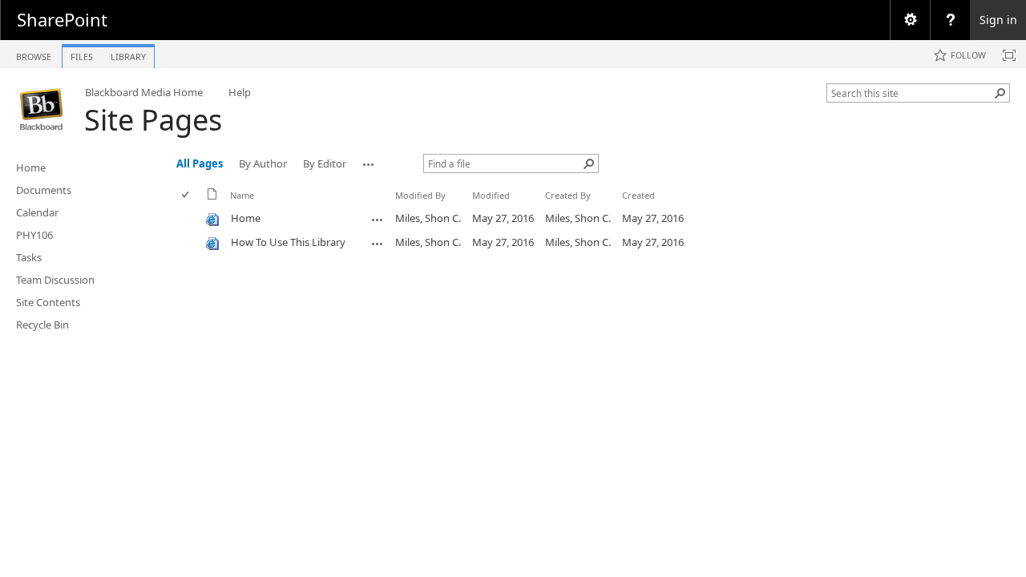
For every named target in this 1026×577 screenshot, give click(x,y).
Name (242, 195)
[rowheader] (189, 219)
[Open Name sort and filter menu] (236, 207)
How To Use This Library (288, 242)
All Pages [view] (199, 163)
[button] (1000, 93)
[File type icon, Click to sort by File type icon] (212, 197)
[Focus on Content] (1009, 55)
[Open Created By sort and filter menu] (551, 207)
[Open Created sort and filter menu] (628, 207)
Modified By (420, 195)
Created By (568, 195)
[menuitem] (910, 20)
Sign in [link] (998, 19)
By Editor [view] (324, 163)
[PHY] (42, 109)
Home (246, 218)
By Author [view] (263, 163)
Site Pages (153, 119)
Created (638, 195)
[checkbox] (186, 195)
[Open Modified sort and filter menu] (478, 207)
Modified (491, 195)
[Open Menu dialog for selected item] (377, 219)
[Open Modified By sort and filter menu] (401, 207)
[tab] (33, 53)
